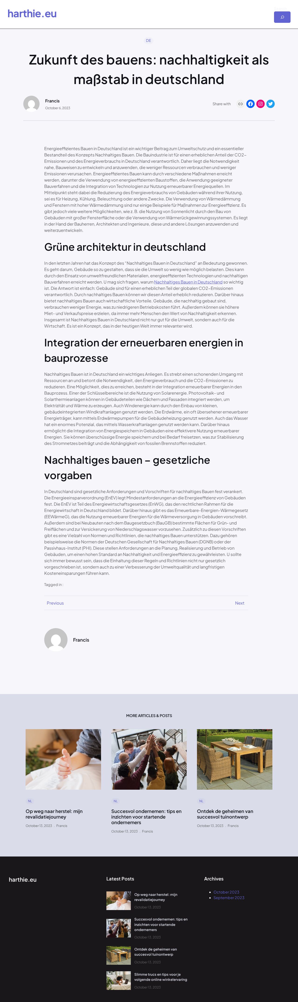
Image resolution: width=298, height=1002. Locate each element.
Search (280, 8)
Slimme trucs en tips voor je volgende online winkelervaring (160, 977)
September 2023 (228, 897)
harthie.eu (32, 13)
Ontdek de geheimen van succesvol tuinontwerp (225, 813)
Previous (55, 603)
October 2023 (226, 892)
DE (148, 40)
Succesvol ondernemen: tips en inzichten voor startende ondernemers (146, 816)
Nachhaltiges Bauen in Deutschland (188, 281)
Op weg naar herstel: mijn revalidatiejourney (54, 813)
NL (30, 801)
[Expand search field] (282, 17)
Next (239, 603)
